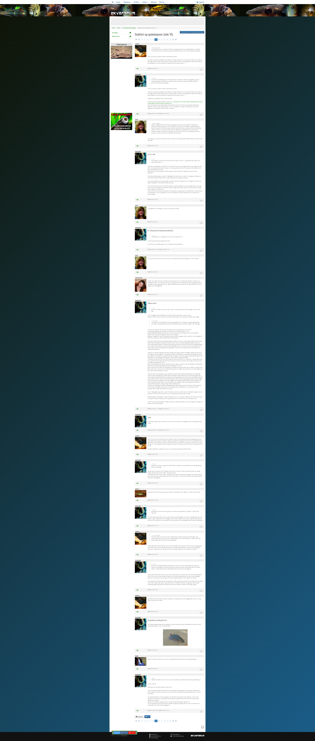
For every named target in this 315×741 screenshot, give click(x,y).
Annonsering (154, 737)
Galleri (145, 2)
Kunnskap (127, 2)
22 (164, 39)
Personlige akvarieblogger (129, 28)
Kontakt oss (154, 734)
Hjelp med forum (115, 36)
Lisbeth (137, 44)
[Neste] (173, 39)
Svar (148, 716)
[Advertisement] (121, 85)
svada (149, 417)
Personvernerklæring (177, 736)
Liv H (136, 119)
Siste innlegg (115, 33)
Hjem (113, 28)
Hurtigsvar (140, 716)
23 (167, 39)
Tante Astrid (138, 278)
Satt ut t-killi (151, 154)
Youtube (133, 732)
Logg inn (201, 2)
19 (156, 39)
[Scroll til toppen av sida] (202, 727)
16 (147, 39)
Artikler (136, 2)
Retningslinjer (176, 734)
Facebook (125, 732)
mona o (137, 489)
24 (170, 39)
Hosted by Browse (124, 735)
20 (158, 39)
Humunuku (138, 74)
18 (153, 39)
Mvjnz (136, 656)
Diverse (162, 2)
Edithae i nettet (152, 303)
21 (161, 39)
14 (141, 39)
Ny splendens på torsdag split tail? (157, 620)
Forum (118, 2)
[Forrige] (138, 39)
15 (144, 39)
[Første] (136, 39)
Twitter (117, 732)
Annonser (154, 2)
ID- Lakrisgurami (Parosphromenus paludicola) (160, 230)
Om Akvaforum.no (156, 736)
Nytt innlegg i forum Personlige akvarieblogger (192, 32)
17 (150, 39)
